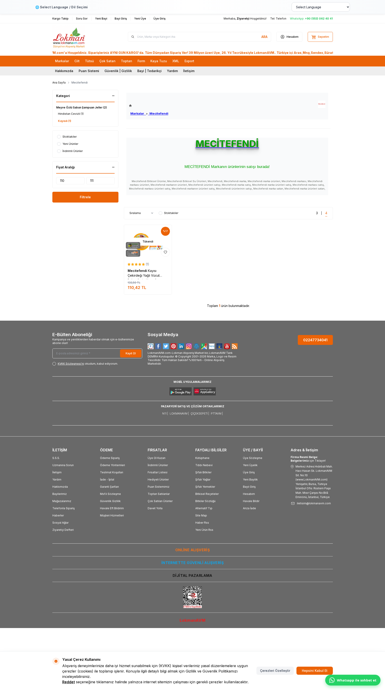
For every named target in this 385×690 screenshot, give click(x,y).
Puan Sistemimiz (158, 486)
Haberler (58, 515)
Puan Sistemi (89, 71)
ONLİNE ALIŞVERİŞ (192, 550)
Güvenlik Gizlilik (110, 501)
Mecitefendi (158, 113)
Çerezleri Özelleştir (275, 670)
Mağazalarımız (61, 501)
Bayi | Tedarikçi (149, 71)
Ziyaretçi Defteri (63, 529)
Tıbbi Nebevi (204, 465)
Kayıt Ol (131, 353)
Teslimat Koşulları (111, 472)
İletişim (188, 71)
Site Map (201, 515)
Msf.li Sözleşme (110, 494)
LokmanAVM (192, 620)
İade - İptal (107, 479)
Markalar (138, 113)
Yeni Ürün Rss (204, 529)
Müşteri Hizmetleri (112, 515)
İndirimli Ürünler (158, 465)
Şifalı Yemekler (205, 486)
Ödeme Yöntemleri (112, 465)
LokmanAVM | (179, 413)
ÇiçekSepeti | (200, 413)
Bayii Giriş (249, 486)
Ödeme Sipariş (110, 458)
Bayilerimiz (59, 494)
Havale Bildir (251, 501)
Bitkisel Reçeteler (207, 494)
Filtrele (85, 197)
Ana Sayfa (59, 82)
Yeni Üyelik (250, 465)
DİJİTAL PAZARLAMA (192, 575)
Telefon (281, 18)
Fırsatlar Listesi (157, 472)
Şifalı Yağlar (202, 479)
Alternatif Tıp (203, 508)
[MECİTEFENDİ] (321, 104)
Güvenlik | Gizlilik (118, 71)
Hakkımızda (64, 71)
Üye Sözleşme (252, 458)
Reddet (68, 682)
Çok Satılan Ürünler (160, 501)
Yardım (172, 71)
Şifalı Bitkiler (203, 472)
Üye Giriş (249, 472)
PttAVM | (217, 413)
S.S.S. (56, 458)
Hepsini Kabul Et (314, 670)
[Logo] (79, 36)
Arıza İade (249, 508)
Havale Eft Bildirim (112, 508)
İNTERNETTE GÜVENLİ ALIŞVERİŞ (192, 562)
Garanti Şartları (109, 486)
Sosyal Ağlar (60, 522)
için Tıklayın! (308, 458)
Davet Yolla (155, 508)
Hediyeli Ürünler (158, 479)
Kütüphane (202, 458)
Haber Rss (202, 522)
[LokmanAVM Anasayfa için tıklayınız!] (148, 105)
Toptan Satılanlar (159, 494)
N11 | (165, 413)
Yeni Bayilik (250, 479)
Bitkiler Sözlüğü (205, 501)
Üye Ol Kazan (156, 458)
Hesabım (249, 494)
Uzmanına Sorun (63, 465)
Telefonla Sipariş (63, 508)
